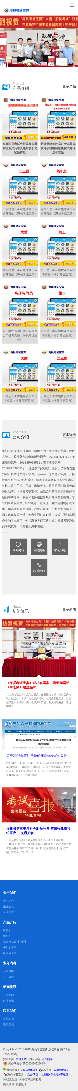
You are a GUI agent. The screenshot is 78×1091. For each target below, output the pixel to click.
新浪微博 (21, 1084)
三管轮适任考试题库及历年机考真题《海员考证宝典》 (19, 211)
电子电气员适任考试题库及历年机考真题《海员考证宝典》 (19, 335)
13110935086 (29, 1069)
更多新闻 (69, 609)
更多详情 (69, 435)
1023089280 (60, 1069)
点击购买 (47, 1059)
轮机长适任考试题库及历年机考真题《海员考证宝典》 (58, 211)
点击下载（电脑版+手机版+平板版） (49, 1074)
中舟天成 (21, 1059)
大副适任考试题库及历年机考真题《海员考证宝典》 (19, 398)
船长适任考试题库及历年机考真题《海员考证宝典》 (58, 333)
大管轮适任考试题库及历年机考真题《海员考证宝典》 (19, 272)
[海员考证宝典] (10, 1079)
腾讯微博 (8, 1084)
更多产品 (69, 86)
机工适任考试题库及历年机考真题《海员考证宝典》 (58, 272)
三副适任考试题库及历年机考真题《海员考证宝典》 (58, 398)
